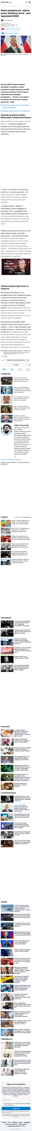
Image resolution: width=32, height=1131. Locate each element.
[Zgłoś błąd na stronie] (27, 369)
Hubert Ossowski (8, 20)
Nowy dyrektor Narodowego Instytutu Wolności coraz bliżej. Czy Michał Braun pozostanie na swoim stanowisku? (22, 390)
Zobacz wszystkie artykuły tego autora (11, 459)
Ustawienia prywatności (14, 1126)
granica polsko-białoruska (16, 360)
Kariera (20, 1122)
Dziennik (3, 6)
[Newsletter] (4, 369)
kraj (20, 6)
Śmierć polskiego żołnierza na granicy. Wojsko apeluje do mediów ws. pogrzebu (21, 398)
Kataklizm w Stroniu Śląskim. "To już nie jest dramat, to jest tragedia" (15, 463)
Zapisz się (16, 1108)
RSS (23, 1126)
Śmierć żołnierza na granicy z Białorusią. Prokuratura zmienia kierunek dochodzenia (21, 408)
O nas (9, 1122)
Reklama (14, 1122)
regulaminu (22, 1103)
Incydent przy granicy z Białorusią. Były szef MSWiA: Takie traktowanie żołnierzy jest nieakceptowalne (22, 418)
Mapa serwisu (23, 1124)
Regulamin (27, 1122)
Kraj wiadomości (26, 517)
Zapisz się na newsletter (11, 33)
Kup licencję (21, 353)
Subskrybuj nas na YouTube (12, 29)
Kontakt (4, 1122)
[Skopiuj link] (19, 369)
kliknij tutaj (16, 1116)
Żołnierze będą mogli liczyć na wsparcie (16, 111)
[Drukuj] (12, 369)
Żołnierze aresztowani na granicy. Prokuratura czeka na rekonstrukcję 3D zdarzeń (21, 379)
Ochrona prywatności (11, 1124)
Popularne (17, 517)
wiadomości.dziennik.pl (12, 6)
